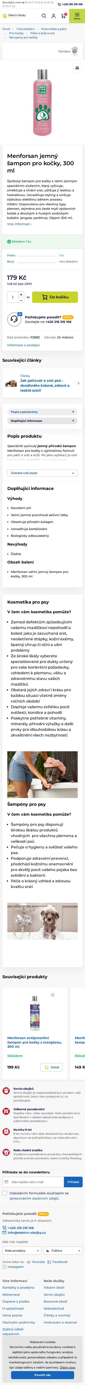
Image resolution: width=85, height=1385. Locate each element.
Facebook (60, 1262)
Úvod (6, 29)
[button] (44, 16)
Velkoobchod (54, 1308)
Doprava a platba (15, 1301)
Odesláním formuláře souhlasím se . (39, 1195)
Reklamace (11, 1294)
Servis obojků (54, 1294)
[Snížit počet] (21, 300)
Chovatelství (25, 29)
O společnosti (13, 1308)
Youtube (38, 1262)
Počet (12, 297)
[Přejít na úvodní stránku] (14, 16)
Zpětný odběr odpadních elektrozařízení (14, 1333)
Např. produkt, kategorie (32, 51)
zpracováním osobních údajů (33, 1198)
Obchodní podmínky (18, 1322)
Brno (10, 261)
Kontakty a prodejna (18, 1287)
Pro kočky (16, 33)
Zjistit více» (68, 1367)
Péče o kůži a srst (42, 33)
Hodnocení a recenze (60, 1322)
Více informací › (19, 224)
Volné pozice (12, 1315)
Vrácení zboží (54, 1287)
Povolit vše (42, 1375)
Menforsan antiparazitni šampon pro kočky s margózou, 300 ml (34, 1042)
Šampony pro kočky (23, 37)
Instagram (16, 1267)
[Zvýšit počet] (21, 294)
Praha (11, 255)
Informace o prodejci (23, 345)
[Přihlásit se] (53, 16)
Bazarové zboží (55, 1301)
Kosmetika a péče (54, 29)
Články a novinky (57, 1315)
